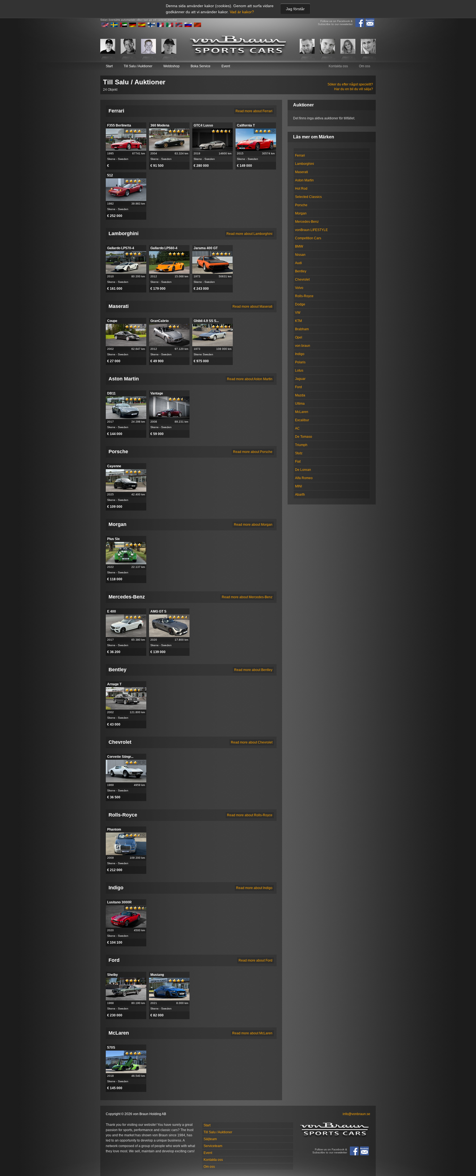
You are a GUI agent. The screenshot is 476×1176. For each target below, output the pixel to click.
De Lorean (303, 470)
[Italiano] (169, 26)
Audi (298, 263)
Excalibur (302, 420)
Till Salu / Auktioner (138, 66)
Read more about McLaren (252, 1033)
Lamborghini (304, 164)
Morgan (301, 213)
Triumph (301, 445)
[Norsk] (179, 26)
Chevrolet (302, 279)
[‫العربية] (123, 26)
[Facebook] (359, 22)
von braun (302, 346)
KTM (298, 321)
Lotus (299, 370)
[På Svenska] (114, 26)
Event (225, 66)
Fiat (298, 461)
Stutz (298, 453)
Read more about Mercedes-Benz (247, 597)
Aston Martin (304, 180)
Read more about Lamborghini (249, 234)
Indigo (299, 354)
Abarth (300, 494)
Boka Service (200, 66)
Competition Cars (308, 238)
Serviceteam (213, 1146)
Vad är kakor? (242, 12)
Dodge (300, 304)
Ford (298, 387)
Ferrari (300, 155)
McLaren (301, 412)
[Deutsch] (132, 26)
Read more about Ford (255, 960)
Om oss (364, 66)
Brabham (302, 329)
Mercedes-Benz (307, 222)
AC (297, 428)
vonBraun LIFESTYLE (311, 230)
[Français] (160, 26)
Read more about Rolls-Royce (249, 815)
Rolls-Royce (304, 296)
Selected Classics (308, 197)
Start (109, 66)
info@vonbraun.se (356, 1114)
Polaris (300, 362)
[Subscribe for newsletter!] (370, 22)
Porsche (301, 205)
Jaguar (300, 379)
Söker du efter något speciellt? (350, 84)
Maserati (301, 172)
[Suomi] (151, 26)
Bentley (300, 271)
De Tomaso (303, 437)
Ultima (300, 404)
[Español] (141, 26)
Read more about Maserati (252, 306)
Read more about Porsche (252, 452)
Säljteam (210, 1139)
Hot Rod (301, 188)
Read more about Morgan (253, 525)
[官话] (197, 26)
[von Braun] (238, 46)
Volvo (299, 288)
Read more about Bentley (253, 670)
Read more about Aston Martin (249, 379)
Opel (298, 337)
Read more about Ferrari (254, 111)
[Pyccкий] (188, 26)
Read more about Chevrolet (251, 742)
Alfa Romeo (304, 478)
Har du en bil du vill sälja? (353, 89)
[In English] (105, 26)
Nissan (300, 255)
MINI (298, 486)
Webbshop (171, 66)
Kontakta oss (338, 66)
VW (297, 313)
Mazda (300, 395)
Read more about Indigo (254, 888)
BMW (299, 246)
